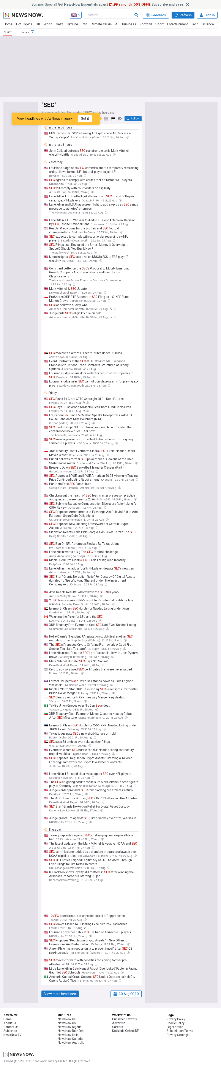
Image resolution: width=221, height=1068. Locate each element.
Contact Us (10, 1027)
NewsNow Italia (68, 1035)
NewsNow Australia (71, 1042)
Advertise (118, 1023)
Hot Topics (24, 24)
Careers (117, 1027)
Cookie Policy (176, 1023)
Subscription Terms (180, 1030)
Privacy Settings (178, 1035)
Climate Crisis (101, 24)
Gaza (59, 24)
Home (8, 24)
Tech (194, 24)
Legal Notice (175, 1027)
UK (38, 24)
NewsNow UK (67, 1019)
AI (116, 24)
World (48, 24)
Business (129, 24)
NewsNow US (67, 1023)
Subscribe (10, 1030)
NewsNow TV (12, 1035)
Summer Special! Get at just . (107, 4)
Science (208, 24)
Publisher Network (124, 1019)
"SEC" (7, 32)
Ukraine (72, 24)
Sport (159, 24)
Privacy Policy (176, 1019)
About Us (9, 1023)
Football (146, 24)
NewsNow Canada (70, 1038)
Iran (84, 24)
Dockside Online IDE (125, 1030)
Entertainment (177, 24)
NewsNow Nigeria (70, 1027)
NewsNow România (71, 1030)
